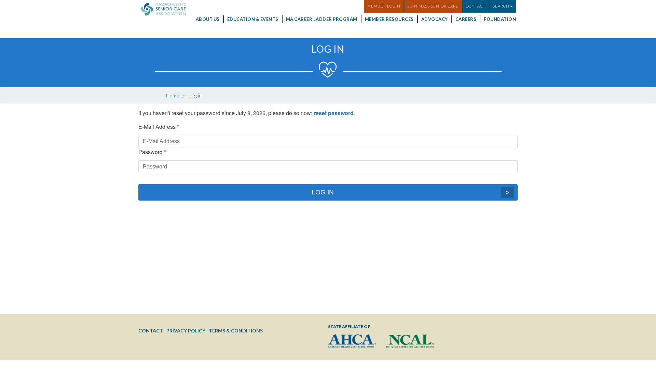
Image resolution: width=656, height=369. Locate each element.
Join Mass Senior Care (433, 6)
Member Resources (389, 19)
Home (173, 95)
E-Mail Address (157, 127)
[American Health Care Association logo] (352, 341)
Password (150, 152)
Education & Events (252, 19)
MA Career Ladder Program (321, 19)
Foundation (500, 19)
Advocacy (434, 19)
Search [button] (501, 6)
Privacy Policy (185, 330)
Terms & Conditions (236, 330)
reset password (334, 113)
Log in (323, 192)
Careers (466, 19)
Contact (476, 6)
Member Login (383, 6)
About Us (208, 19)
